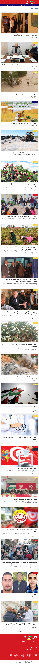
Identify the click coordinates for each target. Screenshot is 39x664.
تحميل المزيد (19, 631)
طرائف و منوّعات (16, 655)
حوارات (17, 654)
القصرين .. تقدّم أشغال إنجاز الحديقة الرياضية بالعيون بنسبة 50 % (19, 65)
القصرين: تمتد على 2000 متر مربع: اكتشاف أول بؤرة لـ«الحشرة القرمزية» (20, 185)
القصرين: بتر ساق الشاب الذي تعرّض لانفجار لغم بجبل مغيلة (21, 377)
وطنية (17, 653)
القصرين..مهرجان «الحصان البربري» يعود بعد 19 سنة (23, 123)
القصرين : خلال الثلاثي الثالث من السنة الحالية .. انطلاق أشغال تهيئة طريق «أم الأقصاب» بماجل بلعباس (21, 313)
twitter (33, 649)
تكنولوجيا (10, 653)
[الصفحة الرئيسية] (31, 2)
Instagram (26, 649)
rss (30, 649)
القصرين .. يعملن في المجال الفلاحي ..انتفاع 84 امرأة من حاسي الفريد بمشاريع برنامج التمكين (20, 248)
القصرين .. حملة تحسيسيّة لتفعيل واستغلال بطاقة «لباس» (21, 624)
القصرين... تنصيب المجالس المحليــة (27, 469)
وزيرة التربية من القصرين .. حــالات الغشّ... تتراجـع (24, 35)
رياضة (36, 655)
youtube (27, 649)
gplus (29, 649)
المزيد (2, 3)
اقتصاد (23, 653)
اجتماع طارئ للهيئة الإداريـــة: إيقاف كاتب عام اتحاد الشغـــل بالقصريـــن (21, 531)
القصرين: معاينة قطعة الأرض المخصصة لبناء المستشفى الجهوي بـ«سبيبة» (19, 438)
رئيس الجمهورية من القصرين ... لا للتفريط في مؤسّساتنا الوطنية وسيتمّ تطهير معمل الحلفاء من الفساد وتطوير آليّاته (20, 563)
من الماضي (29, 656)
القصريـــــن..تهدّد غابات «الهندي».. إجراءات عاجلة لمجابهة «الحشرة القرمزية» (19, 345)
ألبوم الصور (29, 653)
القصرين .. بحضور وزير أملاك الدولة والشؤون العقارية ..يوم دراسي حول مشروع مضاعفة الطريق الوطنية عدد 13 (20, 154)
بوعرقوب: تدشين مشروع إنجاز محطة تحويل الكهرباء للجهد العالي (14, 5)
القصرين (35, 594)
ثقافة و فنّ (35, 102)
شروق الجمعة (29, 655)
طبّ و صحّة (22, 655)
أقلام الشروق (35, 653)
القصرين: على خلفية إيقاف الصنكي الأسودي (25, 499)
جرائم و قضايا (34, 355)
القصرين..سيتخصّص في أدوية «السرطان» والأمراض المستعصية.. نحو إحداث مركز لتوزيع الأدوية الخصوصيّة (20, 280)
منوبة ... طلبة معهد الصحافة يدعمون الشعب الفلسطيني (21, 216)
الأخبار (36, 5)
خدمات (11, 654)
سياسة (36, 195)
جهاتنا (36, 13)
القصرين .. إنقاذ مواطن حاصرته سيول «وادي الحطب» (23, 94)
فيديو (36, 656)
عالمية (11, 655)
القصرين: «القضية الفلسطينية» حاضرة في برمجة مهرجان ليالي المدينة (20, 407)
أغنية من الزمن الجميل (16, 657)
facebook (31, 649)
